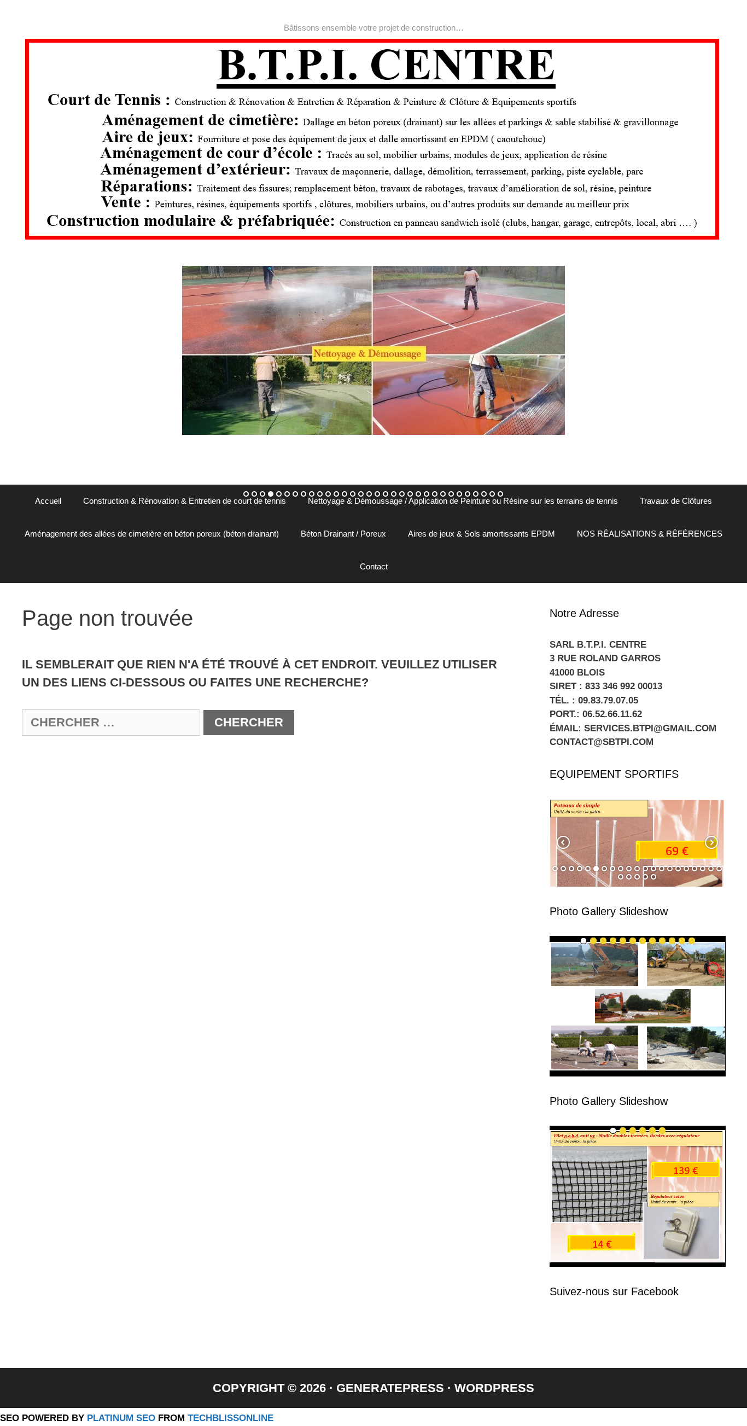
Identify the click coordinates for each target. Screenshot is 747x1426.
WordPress (494, 1388)
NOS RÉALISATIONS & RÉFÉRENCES (649, 533)
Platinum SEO (121, 1418)
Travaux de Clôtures (676, 500)
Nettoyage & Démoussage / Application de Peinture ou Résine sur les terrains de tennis (463, 500)
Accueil (48, 500)
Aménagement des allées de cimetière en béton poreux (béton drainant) (152, 533)
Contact (374, 566)
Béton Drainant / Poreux (343, 533)
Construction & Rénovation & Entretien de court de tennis (184, 500)
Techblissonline (230, 1418)
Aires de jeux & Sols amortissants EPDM (481, 533)
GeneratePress (390, 1388)
